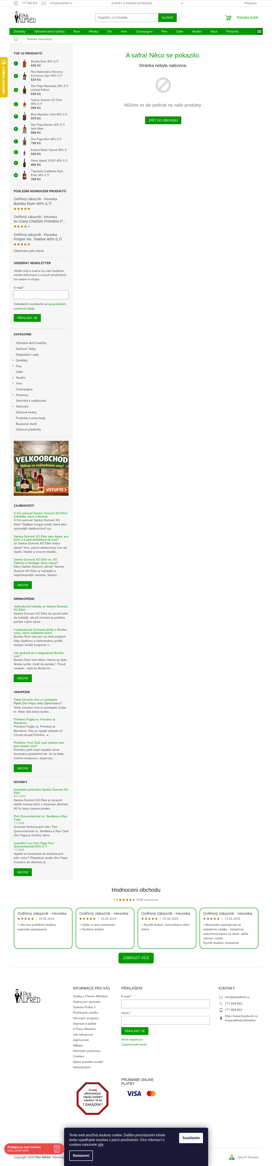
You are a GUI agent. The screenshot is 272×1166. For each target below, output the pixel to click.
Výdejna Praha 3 (84, 1007)
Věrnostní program (85, 1018)
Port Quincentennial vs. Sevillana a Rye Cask (40, 818)
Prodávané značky (85, 1012)
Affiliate (78, 1045)
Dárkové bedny (26, 412)
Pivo (19, 366)
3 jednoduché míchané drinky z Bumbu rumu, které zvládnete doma (40, 631)
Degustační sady (27, 354)
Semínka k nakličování (31, 400)
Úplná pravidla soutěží (88, 1062)
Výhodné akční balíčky (31, 343)
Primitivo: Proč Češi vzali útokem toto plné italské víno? (39, 744)
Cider (19, 371)
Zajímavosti (81, 1040)
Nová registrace (132, 1039)
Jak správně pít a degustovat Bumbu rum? (39, 654)
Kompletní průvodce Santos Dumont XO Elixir (41, 791)
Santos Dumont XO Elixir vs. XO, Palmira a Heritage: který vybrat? (36, 561)
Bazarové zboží (26, 424)
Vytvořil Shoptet (247, 1157)
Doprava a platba (84, 1023)
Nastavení (81, 1155)
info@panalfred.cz (237, 997)
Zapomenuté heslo (134, 1044)
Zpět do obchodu (163, 120)
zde (100, 1144)
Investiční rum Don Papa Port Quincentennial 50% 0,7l (34, 845)
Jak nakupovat (83, 1034)
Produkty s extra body (31, 418)
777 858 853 (233, 1003)
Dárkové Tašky (26, 348)
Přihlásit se (27, 318)
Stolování (22, 406)
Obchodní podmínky (86, 1051)
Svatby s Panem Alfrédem (131, 3)
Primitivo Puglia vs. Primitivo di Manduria (34, 721)
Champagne (24, 389)
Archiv (22, 585)
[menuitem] (19, 31)
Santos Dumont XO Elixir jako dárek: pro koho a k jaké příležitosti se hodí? (41, 538)
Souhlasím (191, 1138)
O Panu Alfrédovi (84, 1029)
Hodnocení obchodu (136, 890)
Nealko (20, 377)
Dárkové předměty (28, 429)
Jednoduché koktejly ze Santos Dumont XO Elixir (41, 608)
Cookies (78, 1056)
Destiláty (22, 360)
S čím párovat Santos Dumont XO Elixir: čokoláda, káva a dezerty (41, 515)
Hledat (167, 17)
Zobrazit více (136, 958)
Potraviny (22, 395)
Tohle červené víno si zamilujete (35, 699)
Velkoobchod (81, 1067)
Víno (19, 383)
